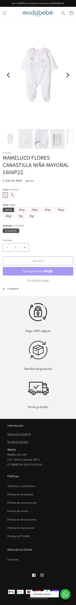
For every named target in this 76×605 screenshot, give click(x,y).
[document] (38, 75)
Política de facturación (20, 528)
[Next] (67, 75)
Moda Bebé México (41, 598)
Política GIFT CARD (18, 536)
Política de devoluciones (22, 519)
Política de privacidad (20, 494)
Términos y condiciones (21, 486)
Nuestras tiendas (17, 441)
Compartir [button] (13, 288)
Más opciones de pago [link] (38, 280)
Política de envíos (17, 511)
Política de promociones (22, 502)
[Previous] (9, 75)
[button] (5, 13)
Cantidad (7, 240)
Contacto (12, 559)
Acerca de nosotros (19, 434)
